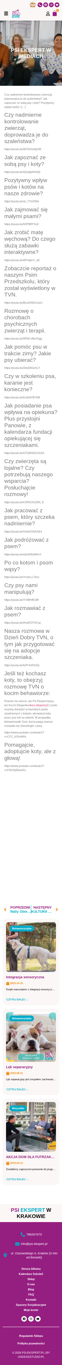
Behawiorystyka (21, 928)
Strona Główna (31, 1268)
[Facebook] (45, 4)
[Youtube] (57, 4)
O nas (31, 1284)
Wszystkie (18, 1108)
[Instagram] (51, 4)
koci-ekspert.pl (39, 705)
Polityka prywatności (31, 1343)
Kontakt (31, 1299)
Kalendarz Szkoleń (31, 1274)
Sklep (31, 1279)
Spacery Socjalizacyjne (31, 1304)
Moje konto (31, 1310)
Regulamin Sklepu (31, 1335)
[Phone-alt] (40, 4)
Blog (31, 1289)
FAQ (31, 1294)
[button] (6, 13)
